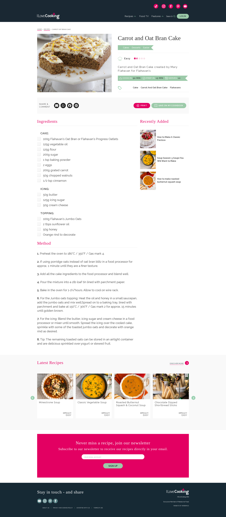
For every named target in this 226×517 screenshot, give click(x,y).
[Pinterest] (178, 7)
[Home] (48, 16)
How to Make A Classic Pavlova (168, 138)
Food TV (144, 16)
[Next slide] (193, 398)
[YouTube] (185, 7)
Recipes (129, 16)
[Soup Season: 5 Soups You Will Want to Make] (148, 160)
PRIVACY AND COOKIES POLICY (63, 508)
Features (156, 16)
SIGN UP (113, 465)
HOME (39, 29)
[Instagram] (163, 7)
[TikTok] (156, 7)
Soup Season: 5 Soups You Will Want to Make (170, 159)
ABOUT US (45, 508)
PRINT (144, 105)
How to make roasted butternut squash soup (169, 180)
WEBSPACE (185, 505)
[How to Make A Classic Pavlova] (148, 139)
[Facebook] (170, 7)
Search (169, 16)
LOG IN (183, 16)
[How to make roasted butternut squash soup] (148, 181)
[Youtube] (39, 501)
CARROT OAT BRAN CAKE (61, 29)
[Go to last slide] (33, 398)
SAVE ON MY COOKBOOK (171, 105)
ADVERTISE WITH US (83, 508)
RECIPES (47, 29)
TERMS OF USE (98, 508)
